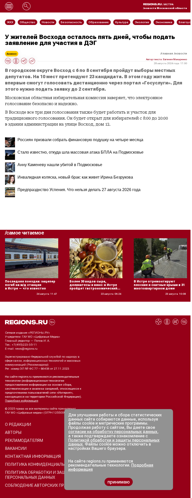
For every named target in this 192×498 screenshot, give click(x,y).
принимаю (119, 482)
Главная (167, 53)
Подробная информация (21, 400)
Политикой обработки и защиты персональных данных (114, 442)
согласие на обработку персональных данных (112, 431)
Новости (181, 53)
